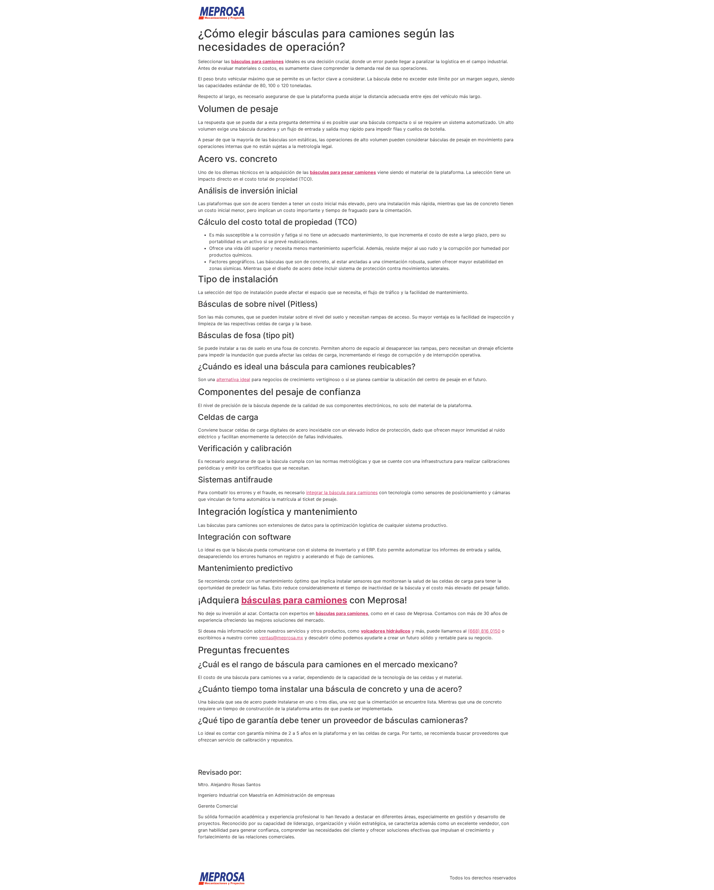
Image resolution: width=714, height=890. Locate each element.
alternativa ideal (233, 379)
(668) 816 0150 (484, 631)
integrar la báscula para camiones (342, 492)
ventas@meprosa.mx (281, 637)
